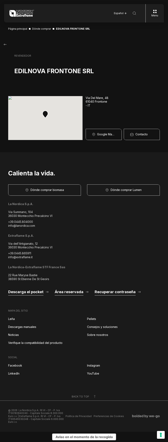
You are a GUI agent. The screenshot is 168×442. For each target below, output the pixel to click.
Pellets (91, 319)
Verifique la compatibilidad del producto (35, 342)
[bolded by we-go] (146, 416)
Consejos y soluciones (102, 327)
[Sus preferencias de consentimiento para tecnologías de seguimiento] (161, 435)
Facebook (15, 365)
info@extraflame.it (20, 257)
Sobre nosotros (97, 335)
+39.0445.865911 (19, 253)
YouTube (93, 373)
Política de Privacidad (79, 416)
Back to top (80, 396)
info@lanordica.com (21, 225)
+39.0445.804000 (20, 221)
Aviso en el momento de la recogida (84, 437)
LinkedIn (13, 373)
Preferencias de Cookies (109, 416)
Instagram (93, 365)
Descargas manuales (22, 327)
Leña (11, 319)
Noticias (13, 335)
